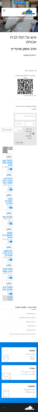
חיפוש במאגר (30, 313)
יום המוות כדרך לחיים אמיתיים (7, 253)
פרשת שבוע (31, 326)
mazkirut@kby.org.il (25, 372)
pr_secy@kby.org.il (26, 374)
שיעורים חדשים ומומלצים (27, 317)
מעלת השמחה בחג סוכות (6, 235)
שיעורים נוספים (10, 148)
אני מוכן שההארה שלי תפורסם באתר (28, 133)
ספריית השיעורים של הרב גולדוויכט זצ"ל (22, 334)
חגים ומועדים (31, 330)
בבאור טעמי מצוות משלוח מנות (6, 162)
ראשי (20, 28)
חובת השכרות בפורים (8, 201)
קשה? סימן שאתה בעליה (6, 288)
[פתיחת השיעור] (8, 169)
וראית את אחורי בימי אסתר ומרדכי (6, 180)
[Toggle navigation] (4, 10)
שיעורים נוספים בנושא (5, 149)
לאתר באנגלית (19, 2)
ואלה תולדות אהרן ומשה (6, 270)
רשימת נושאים (30, 322)
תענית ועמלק (6, 217)
